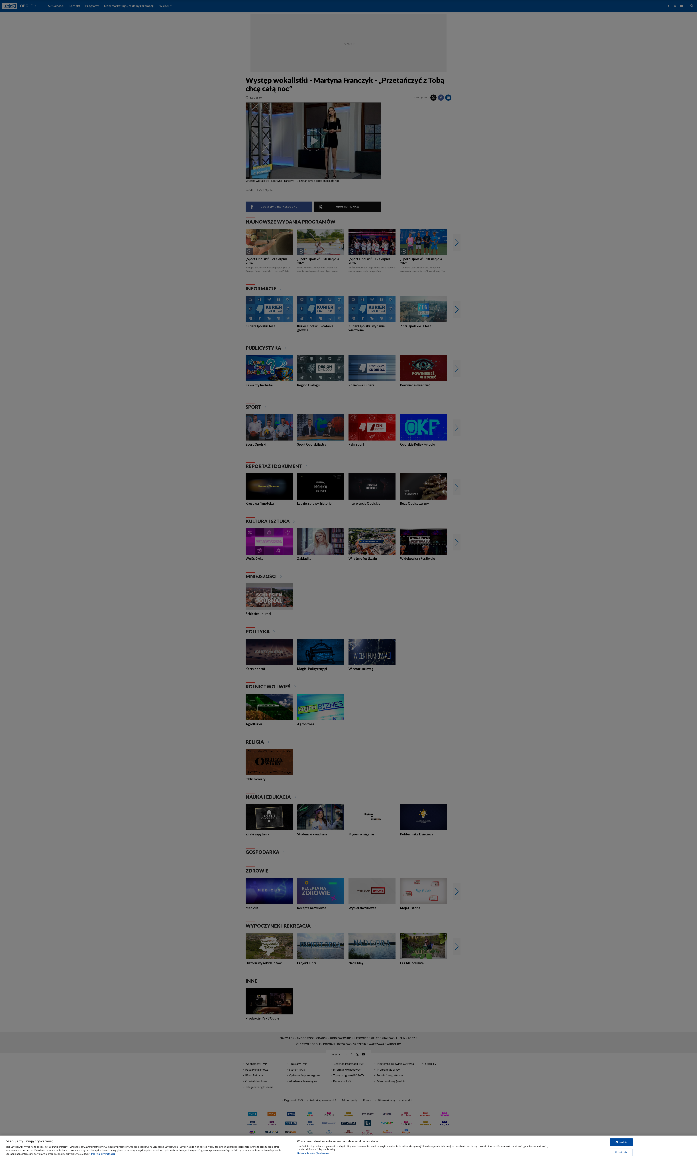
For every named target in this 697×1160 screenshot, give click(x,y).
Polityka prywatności (103, 1153)
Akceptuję (621, 1142)
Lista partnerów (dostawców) (313, 1153)
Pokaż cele (621, 1152)
